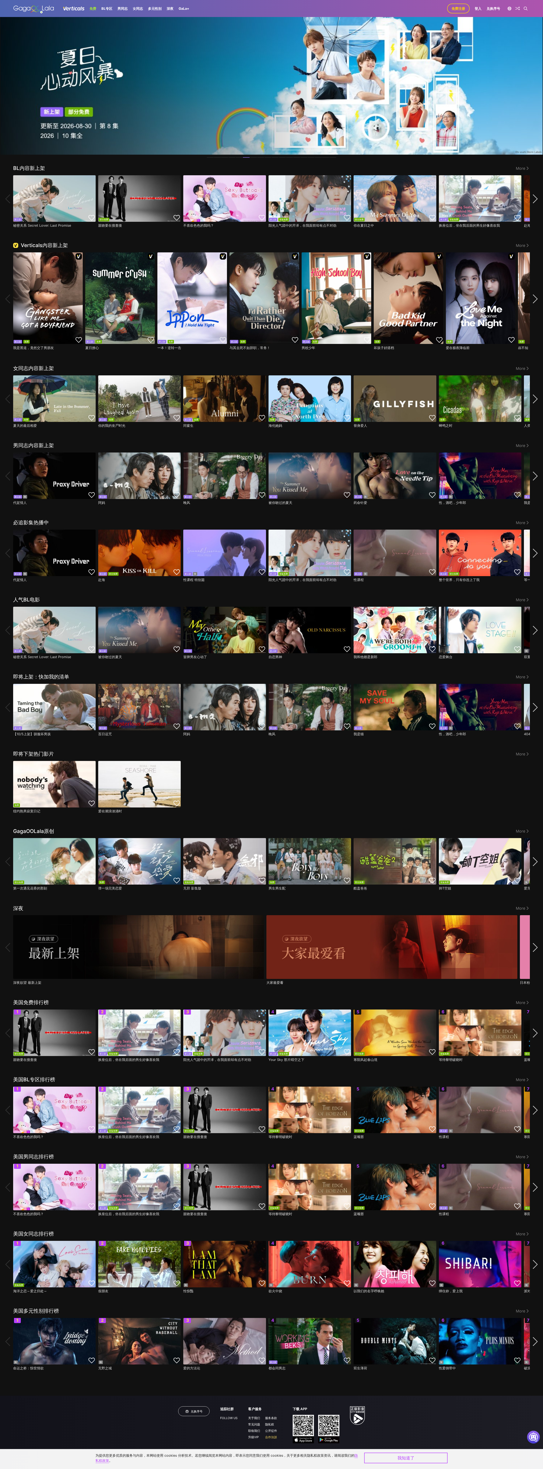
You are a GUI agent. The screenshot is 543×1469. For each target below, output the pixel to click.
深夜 (170, 8)
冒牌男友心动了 (195, 657)
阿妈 (101, 503)
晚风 (186, 503)
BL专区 (106, 8)
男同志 (123, 8)
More (520, 168)
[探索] (518, 8)
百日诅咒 (105, 734)
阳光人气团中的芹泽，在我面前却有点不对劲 (302, 225)
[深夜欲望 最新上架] (138, 947)
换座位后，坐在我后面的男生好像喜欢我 (469, 225)
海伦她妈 (275, 425)
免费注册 (458, 8)
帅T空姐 (445, 888)
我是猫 (359, 734)
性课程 (359, 580)
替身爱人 (360, 425)
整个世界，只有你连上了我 (459, 580)
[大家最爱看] (391, 947)
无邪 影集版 (192, 888)
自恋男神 (275, 657)
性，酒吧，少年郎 (452, 503)
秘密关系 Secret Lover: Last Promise (42, 225)
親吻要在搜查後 (110, 225)
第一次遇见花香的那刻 (30, 888)
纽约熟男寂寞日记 (26, 811)
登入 (478, 8)
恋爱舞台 (445, 657)
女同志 (138, 8)
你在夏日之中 (364, 225)
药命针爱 (360, 503)
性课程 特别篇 (194, 580)
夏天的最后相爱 (25, 425)
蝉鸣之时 (445, 425)
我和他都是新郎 (365, 657)
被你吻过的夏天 (280, 503)
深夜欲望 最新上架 (27, 982)
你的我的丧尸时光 (111, 425)
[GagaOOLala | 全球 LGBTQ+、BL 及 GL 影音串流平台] (33, 8)
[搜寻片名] (526, 8)
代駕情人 (20, 503)
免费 (93, 8)
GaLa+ (184, 8)
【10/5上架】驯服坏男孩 (32, 734)
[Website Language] (509, 8)
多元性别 (155, 8)
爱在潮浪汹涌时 (110, 811)
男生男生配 (277, 888)
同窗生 (188, 425)
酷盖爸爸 (360, 888)
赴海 (101, 580)
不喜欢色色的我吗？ (198, 225)
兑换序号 (493, 8)
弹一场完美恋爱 (110, 888)
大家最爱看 (274, 982)
